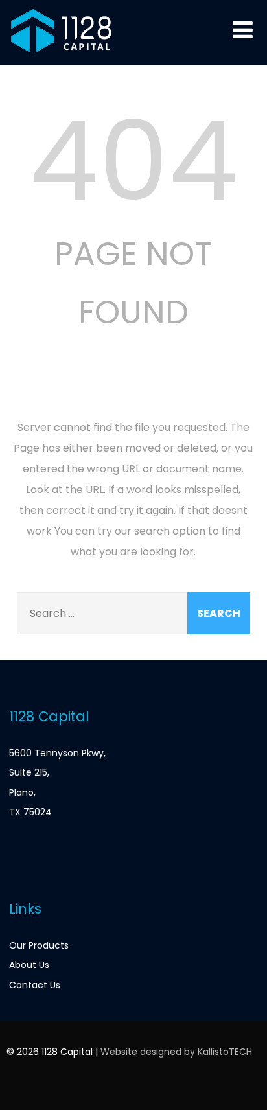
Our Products (39, 945)
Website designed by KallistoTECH (176, 1051)
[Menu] (243, 30)
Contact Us (34, 984)
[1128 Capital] (60, 57)
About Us (29, 964)
